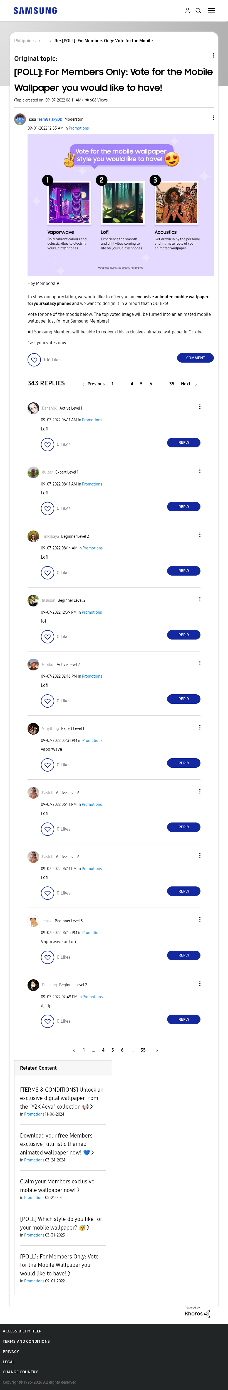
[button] (204, 117)
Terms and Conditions (26, 1341)
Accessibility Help (22, 1331)
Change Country (20, 1372)
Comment (195, 358)
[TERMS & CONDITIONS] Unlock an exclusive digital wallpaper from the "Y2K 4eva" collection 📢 (61, 1098)
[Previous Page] (73, 1050)
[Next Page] (155, 1050)
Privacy (11, 1351)
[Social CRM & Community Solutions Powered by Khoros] (197, 1312)
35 (171, 383)
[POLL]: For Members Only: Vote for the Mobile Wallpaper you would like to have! (59, 1265)
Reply (184, 442)
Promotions (79, 128)
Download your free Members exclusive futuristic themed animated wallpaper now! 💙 (56, 1144)
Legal (9, 1362)
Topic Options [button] (204, 55)
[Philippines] (35, 10)
